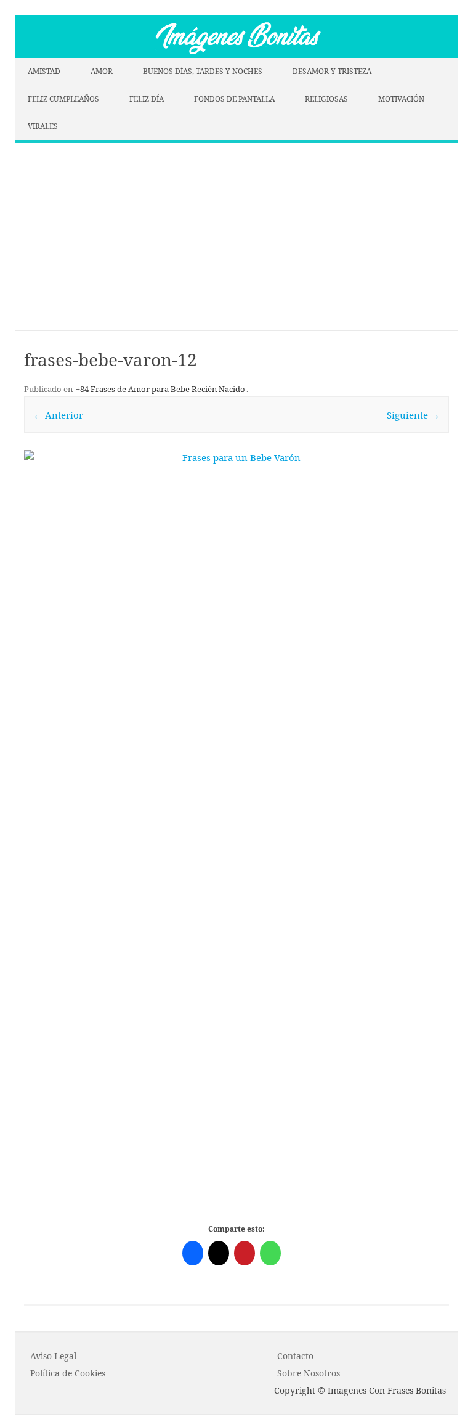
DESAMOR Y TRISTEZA (332, 71)
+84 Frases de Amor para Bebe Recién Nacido (160, 389)
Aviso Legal (53, 1356)
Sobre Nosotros (308, 1373)
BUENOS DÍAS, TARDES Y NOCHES (202, 71)
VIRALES (43, 126)
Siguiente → (413, 415)
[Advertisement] (236, 229)
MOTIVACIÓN (401, 99)
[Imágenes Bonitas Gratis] (236, 54)
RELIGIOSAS (326, 99)
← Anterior (58, 415)
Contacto (295, 1356)
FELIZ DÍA (146, 99)
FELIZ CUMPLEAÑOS (63, 99)
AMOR (102, 71)
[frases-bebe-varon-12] (236, 662)
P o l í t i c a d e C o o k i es (67, 1373)
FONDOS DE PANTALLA (234, 99)
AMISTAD (44, 71)
